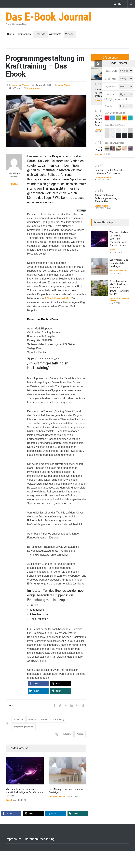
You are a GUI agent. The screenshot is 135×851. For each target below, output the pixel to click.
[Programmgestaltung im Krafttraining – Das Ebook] (46, 121)
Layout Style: (111, 87)
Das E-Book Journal (48, 16)
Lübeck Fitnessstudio (57, 298)
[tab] (110, 59)
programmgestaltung (23, 727)
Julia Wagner (64, 85)
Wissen (69, 34)
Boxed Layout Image (114, 143)
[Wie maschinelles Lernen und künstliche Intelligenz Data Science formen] (25, 770)
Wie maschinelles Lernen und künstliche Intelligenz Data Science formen (24, 792)
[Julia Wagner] (14, 162)
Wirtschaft (55, 34)
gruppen (32, 719)
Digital (10, 34)
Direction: (109, 106)
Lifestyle (40, 34)
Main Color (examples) (115, 113)
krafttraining (58, 719)
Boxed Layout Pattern (115, 125)
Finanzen (53, 797)
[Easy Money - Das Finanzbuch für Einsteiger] (67, 770)
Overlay (111, 154)
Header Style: (111, 71)
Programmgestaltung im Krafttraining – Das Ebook (45, 66)
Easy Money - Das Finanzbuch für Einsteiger (118, 263)
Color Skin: (110, 94)
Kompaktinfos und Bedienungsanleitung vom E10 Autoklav (108, 198)
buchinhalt (18, 719)
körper (44, 719)
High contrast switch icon (120, 99)
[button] (38, 683)
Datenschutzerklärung (39, 839)
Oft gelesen (110, 57)
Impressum (13, 839)
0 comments (33, 88)
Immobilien (24, 34)
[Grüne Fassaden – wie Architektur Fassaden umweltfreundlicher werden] (99, 288)
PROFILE (14, 184)
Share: (10, 705)
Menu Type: (110, 79)
